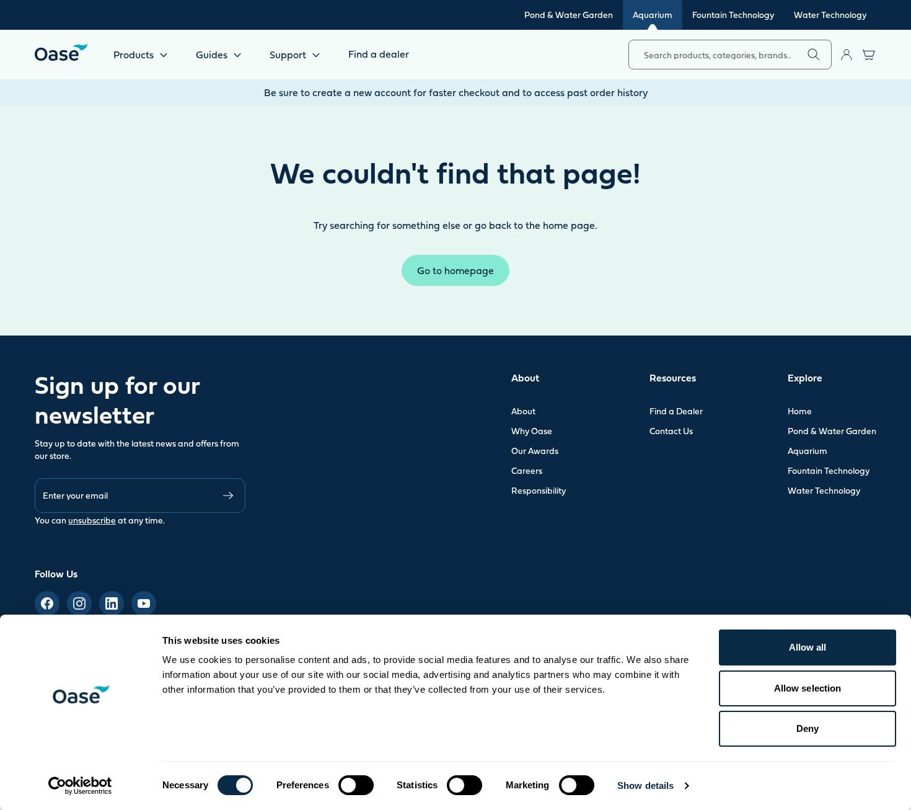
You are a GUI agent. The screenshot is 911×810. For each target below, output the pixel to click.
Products (133, 55)
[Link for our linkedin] (111, 603)
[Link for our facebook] (47, 603)
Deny (807, 728)
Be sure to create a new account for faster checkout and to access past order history (456, 92)
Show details (645, 785)
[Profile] (846, 54)
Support (288, 55)
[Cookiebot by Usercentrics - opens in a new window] (80, 786)
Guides (211, 55)
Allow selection (808, 688)
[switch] (356, 785)
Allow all (808, 647)
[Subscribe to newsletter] (228, 495)
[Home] (61, 52)
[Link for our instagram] (79, 603)
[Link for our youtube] (143, 603)
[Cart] (868, 54)
